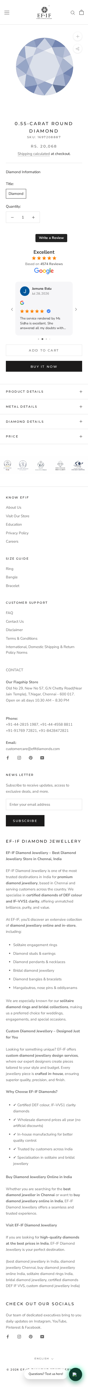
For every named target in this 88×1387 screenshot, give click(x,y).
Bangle (12, 577)
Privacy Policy (17, 533)
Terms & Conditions (21, 638)
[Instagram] (19, 757)
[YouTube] (42, 757)
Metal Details (21, 406)
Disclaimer (14, 629)
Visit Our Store (17, 516)
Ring (9, 568)
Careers (12, 541)
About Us (13, 507)
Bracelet (12, 585)
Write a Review (51, 237)
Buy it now (44, 366)
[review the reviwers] (49, 303)
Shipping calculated (34, 153)
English (41, 1358)
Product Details (25, 391)
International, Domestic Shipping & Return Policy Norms (40, 649)
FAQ (9, 612)
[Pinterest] (31, 757)
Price (12, 436)
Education (14, 524)
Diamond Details (25, 421)
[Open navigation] (6, 12)
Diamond (16, 193)
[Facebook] (8, 757)
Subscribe (25, 821)
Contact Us (15, 621)
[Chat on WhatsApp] (75, 1374)
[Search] (73, 12)
